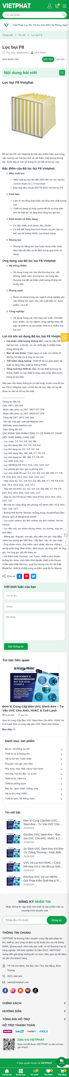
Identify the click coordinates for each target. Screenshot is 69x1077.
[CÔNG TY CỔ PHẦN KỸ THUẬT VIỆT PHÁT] (16, 5)
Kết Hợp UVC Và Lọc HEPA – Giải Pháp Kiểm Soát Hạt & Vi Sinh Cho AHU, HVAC (41, 881)
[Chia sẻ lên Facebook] (19, 576)
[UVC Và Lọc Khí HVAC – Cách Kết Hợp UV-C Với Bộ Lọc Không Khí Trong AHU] (13, 866)
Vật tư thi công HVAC (16, 793)
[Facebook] (5, 991)
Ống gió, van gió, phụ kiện (19, 763)
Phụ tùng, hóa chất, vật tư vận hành (24, 768)
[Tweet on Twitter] (33, 576)
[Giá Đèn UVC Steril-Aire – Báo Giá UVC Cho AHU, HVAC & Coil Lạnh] (13, 838)
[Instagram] (13, 991)
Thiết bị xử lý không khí (17, 753)
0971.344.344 (14, 976)
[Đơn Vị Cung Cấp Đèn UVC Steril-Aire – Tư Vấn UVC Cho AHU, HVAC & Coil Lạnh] (34, 684)
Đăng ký (57, 920)
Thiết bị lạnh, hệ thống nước (20, 798)
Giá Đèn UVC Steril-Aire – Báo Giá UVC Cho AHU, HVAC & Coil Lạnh (43, 838)
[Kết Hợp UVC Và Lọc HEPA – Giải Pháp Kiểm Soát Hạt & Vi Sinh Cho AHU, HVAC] (13, 880)
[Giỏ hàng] (57, 6)
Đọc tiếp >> (8, 729)
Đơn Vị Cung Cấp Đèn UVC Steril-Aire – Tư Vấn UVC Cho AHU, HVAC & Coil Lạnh (33, 708)
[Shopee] (20, 991)
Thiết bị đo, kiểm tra (15, 778)
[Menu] (64, 5)
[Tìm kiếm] (63, 15)
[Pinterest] (26, 576)
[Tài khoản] (49, 6)
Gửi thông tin (16, 646)
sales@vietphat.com (18, 982)
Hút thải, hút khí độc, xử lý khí (21, 773)
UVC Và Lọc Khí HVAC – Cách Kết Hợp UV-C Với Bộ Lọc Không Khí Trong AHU (43, 866)
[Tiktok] (35, 991)
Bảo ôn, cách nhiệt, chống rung (21, 788)
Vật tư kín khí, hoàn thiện (18, 758)
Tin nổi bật (12, 812)
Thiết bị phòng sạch (15, 783)
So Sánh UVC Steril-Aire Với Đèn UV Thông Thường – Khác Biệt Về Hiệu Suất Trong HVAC (43, 852)
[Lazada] (28, 991)
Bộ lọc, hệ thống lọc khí (17, 749)
